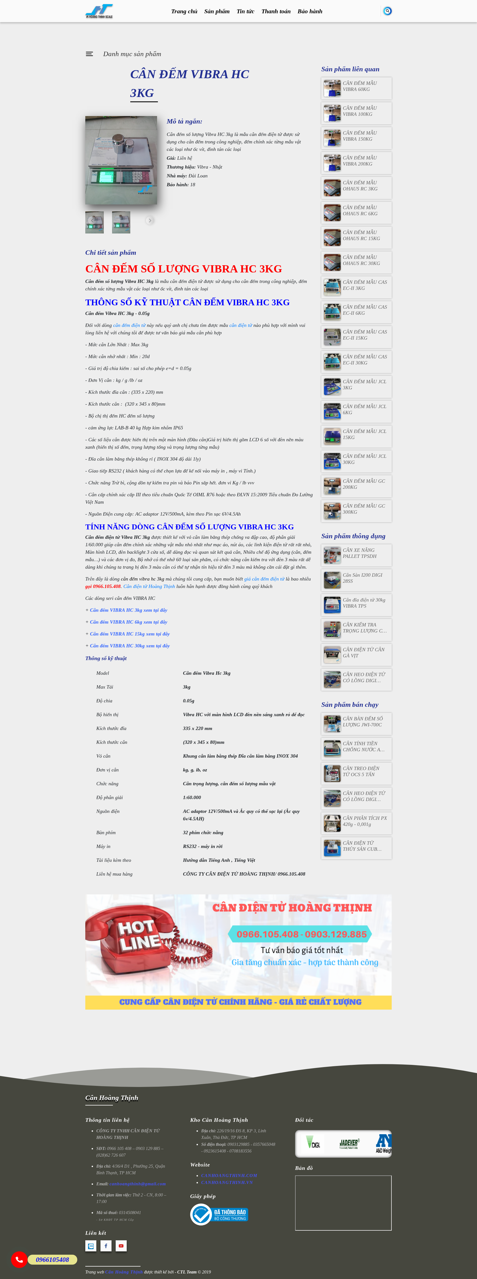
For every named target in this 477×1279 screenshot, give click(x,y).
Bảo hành (310, 11)
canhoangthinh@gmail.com (138, 1183)
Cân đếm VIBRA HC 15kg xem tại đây (130, 634)
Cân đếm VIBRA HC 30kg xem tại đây (130, 645)
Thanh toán (276, 11)
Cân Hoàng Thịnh (111, 1097)
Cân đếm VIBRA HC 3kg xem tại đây (128, 610)
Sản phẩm (217, 11)
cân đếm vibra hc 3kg (142, 579)
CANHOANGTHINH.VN (227, 1182)
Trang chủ (184, 11)
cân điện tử (240, 325)
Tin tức (246, 11)
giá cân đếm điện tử (264, 579)
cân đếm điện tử (130, 325)
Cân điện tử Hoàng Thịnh (149, 586)
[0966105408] (19, 1259)
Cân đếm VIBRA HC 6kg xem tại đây (128, 622)
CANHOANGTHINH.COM (229, 1175)
